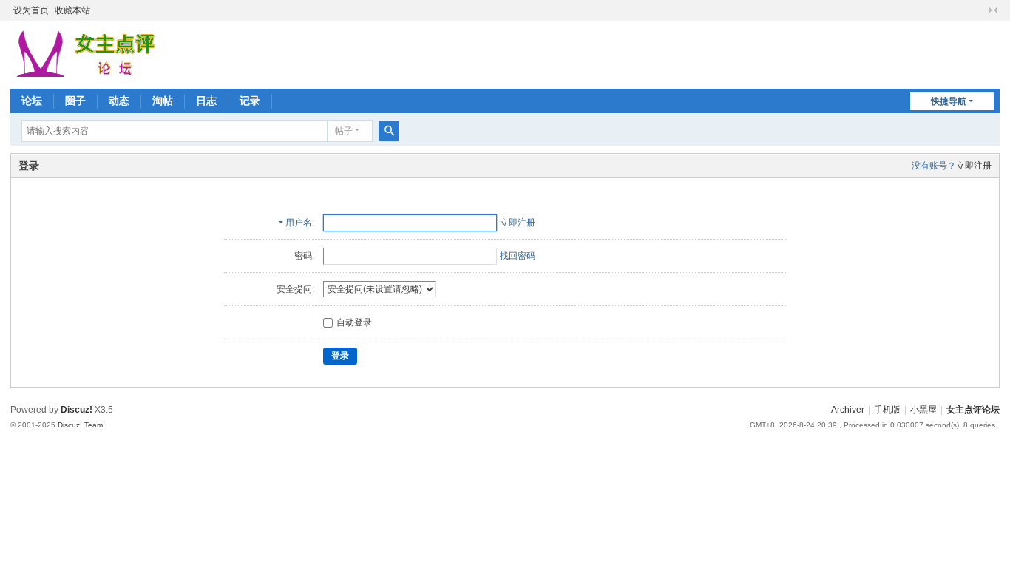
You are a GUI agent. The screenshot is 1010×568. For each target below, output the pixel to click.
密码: (304, 256)
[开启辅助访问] (979, 10)
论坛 (31, 100)
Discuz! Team (80, 425)
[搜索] (389, 131)
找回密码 (517, 256)
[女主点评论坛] (87, 54)
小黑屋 (923, 410)
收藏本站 (72, 10)
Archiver (847, 410)
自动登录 (354, 322)
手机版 (887, 410)
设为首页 (31, 10)
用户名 (298, 222)
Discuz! (76, 410)
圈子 (75, 100)
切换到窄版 (993, 10)
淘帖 (162, 100)
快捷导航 (948, 101)
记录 (250, 100)
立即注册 (974, 165)
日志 (206, 100)
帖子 (344, 131)
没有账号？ (934, 165)
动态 (119, 100)
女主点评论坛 (973, 410)
